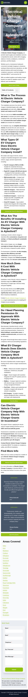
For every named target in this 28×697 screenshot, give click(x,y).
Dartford (5, 578)
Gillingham (6, 555)
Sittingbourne (6, 565)
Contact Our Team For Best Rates (14, 211)
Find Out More (14, 401)
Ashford (5, 590)
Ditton (4, 545)
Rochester (5, 558)
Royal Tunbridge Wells (9, 583)
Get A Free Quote (14, 534)
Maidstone (6, 550)
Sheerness (6, 585)
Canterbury (6, 595)
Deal (4, 610)
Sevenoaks (6, 570)
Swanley (5, 580)
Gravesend (6, 560)
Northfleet (5, 563)
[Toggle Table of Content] (16, 90)
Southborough (7, 575)
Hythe (4, 600)
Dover (4, 605)
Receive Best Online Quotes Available (14, 305)
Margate (5, 607)
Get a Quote (13, 46)
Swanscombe (6, 573)
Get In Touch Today (14, 85)
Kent (4, 548)
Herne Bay (6, 597)
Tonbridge (5, 568)
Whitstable (6, 592)
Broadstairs (6, 615)
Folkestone (6, 602)
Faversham (6, 587)
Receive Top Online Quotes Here (14, 462)
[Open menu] (25, 2)
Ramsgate (5, 612)
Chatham (5, 553)
